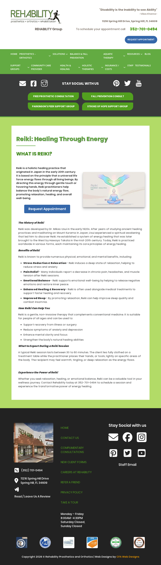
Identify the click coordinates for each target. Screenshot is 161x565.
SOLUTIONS (59, 53)
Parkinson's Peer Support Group (53, 106)
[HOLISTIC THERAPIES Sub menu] (102, 67)
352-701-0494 (143, 29)
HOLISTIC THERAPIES (88, 67)
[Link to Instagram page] (141, 438)
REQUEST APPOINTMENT (141, 39)
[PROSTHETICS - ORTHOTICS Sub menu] (50, 56)
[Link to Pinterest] (116, 83)
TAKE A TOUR (69, 502)
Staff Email (127, 465)
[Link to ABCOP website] (21, 542)
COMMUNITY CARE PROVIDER (41, 67)
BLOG (148, 53)
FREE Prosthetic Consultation (53, 96)
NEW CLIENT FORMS (74, 462)
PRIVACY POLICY (72, 492)
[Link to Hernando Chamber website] (68, 542)
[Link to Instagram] (44, 83)
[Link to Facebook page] (127, 438)
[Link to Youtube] (138, 83)
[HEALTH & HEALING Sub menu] (79, 67)
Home (65, 428)
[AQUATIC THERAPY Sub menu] (124, 56)
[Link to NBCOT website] (92, 542)
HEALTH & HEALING (65, 67)
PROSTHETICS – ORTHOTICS (27, 55)
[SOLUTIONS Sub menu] (67, 54)
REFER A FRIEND (70, 482)
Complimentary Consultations (72, 450)
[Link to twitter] (127, 83)
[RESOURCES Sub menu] (141, 54)
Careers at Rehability (76, 472)
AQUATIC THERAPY (108, 55)
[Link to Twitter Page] (127, 454)
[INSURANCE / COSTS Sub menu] (124, 67)
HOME (14, 53)
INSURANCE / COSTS (112, 67)
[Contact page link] (22, 83)
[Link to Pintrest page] (113, 454)
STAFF (130, 65)
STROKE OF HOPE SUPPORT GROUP (107, 106)
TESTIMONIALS (143, 65)
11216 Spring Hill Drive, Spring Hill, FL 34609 (129, 21)
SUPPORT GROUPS (15, 67)
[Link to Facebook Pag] (33, 83)
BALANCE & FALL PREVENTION (79, 55)
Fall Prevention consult (107, 96)
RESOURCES (133, 53)
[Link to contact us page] (113, 438)
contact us (70, 438)
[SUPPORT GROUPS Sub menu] (28, 67)
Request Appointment (47, 208)
